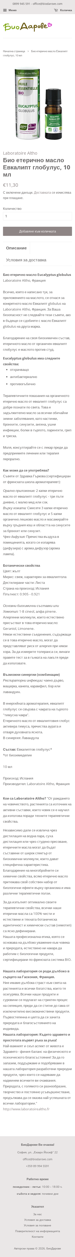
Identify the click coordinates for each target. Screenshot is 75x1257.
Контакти (37, 1236)
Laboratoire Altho (20, 153)
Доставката (42, 192)
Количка (65, 10)
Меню (12, 10)
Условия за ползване (37, 1225)
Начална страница (14, 51)
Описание (16, 248)
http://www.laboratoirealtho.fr (26, 1109)
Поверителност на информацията (37, 1231)
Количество (12, 208)
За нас (37, 1214)
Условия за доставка (26, 260)
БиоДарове (53, 1248)
